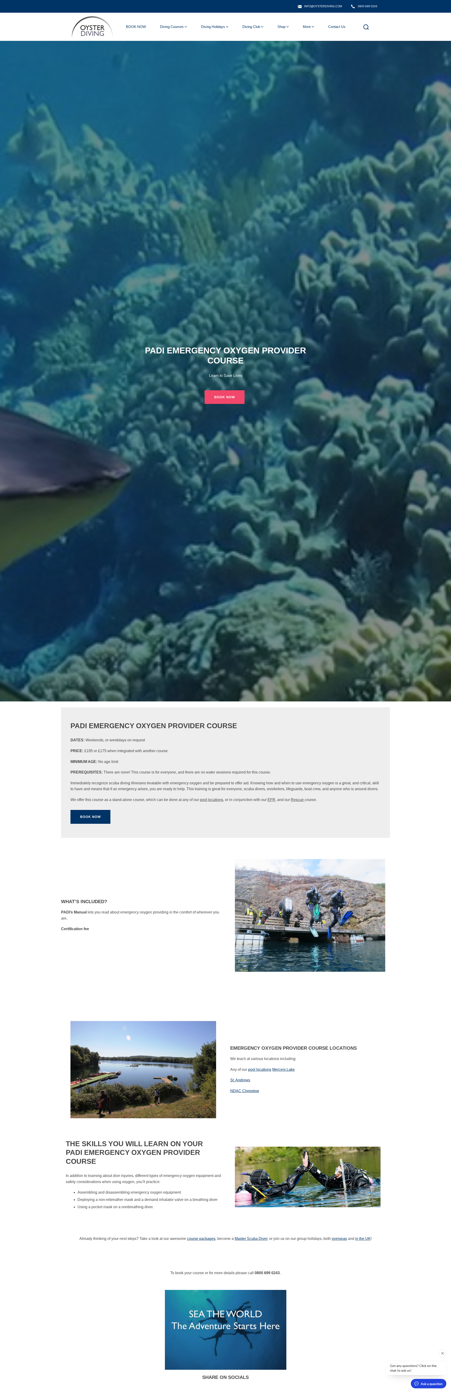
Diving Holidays (213, 27)
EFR (271, 800)
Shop (281, 27)
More (307, 27)
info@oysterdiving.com (323, 6)
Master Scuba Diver (251, 1239)
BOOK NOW (136, 27)
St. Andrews (240, 1080)
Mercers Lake (283, 1070)
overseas (339, 1239)
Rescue (298, 800)
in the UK (363, 1239)
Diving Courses (172, 27)
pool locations (211, 800)
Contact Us (337, 27)
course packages (201, 1239)
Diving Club (251, 27)
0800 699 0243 (367, 6)
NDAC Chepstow (244, 1091)
